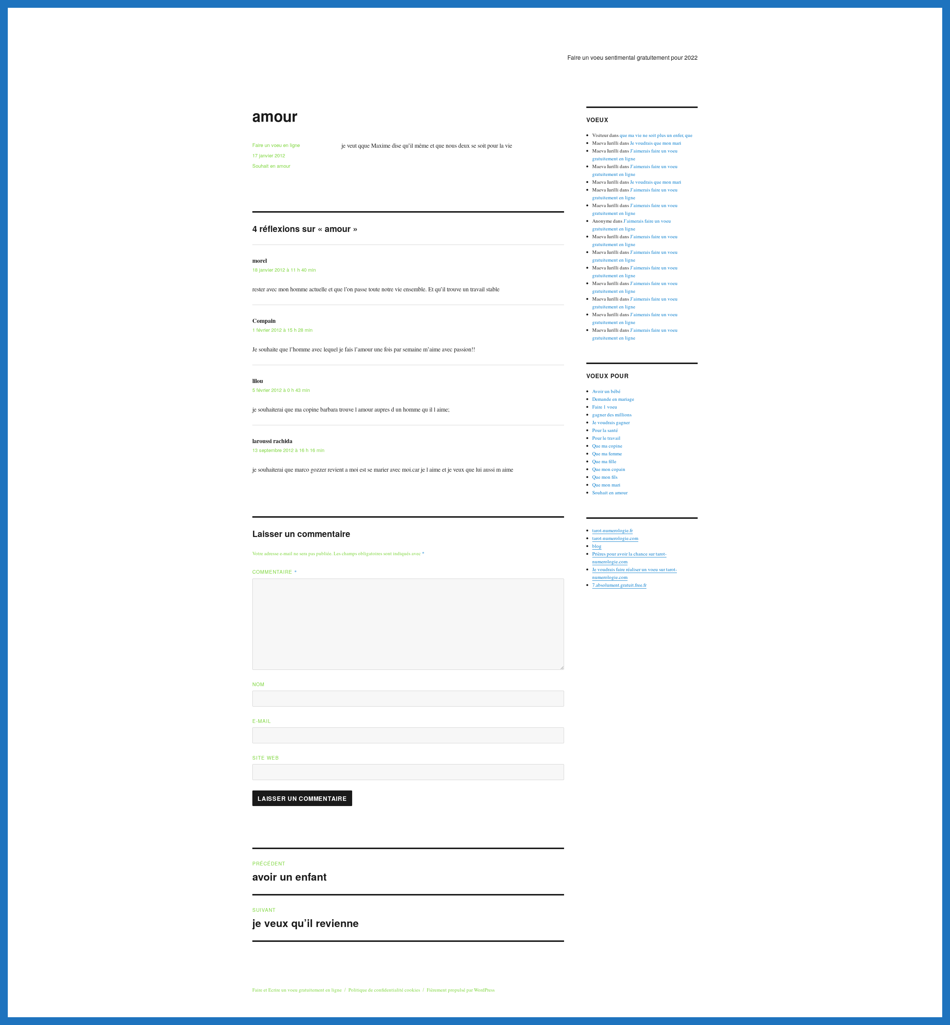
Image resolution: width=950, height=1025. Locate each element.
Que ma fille (604, 461)
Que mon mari (606, 484)
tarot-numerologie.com (615, 538)
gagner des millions (612, 414)
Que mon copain (608, 469)
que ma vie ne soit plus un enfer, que (656, 135)
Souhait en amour (271, 165)
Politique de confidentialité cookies (384, 989)
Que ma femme (607, 453)
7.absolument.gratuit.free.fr (619, 585)
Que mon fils (605, 477)
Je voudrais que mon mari (655, 143)
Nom (258, 684)
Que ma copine (607, 445)
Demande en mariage (613, 399)
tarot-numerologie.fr (612, 530)
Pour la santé (605, 430)
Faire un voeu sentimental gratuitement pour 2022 (632, 57)
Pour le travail (606, 438)
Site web (265, 757)
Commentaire (274, 571)
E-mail (261, 720)
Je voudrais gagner (611, 422)
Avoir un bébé (606, 391)
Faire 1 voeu (604, 406)
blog (597, 546)
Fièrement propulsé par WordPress (461, 989)
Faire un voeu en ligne (276, 144)
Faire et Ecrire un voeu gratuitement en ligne (297, 989)
